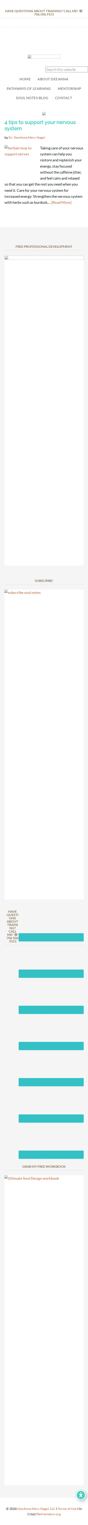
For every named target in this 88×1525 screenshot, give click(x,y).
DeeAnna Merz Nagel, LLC (36, 1509)
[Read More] (61, 202)
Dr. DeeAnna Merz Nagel (44, 42)
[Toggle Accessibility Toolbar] (81, 1495)
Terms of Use (67, 1509)
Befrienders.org (49, 1514)
